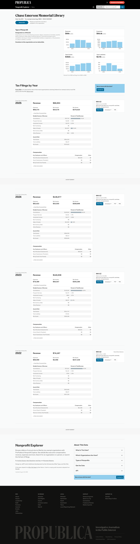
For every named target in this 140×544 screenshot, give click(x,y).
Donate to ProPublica (117, 2)
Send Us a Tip (87, 498)
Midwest (63, 496)
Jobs (16, 511)
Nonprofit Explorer (22, 7)
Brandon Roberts (49, 460)
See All (40, 507)
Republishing (109, 537)
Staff (16, 503)
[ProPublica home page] (53, 532)
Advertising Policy (100, 539)
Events (17, 509)
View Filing (99, 109)
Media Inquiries (87, 505)
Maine (33, 7)
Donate (107, 496)
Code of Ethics (99, 537)
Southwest (63, 503)
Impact (17, 498)
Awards (17, 507)
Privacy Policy (118, 537)
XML (115, 109)
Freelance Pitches (88, 503)
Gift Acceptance (111, 539)
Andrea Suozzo (21, 460)
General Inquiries (88, 496)
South (62, 501)
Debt (39, 505)
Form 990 (18, 89)
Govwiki (17, 469)
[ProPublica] (23, 2)
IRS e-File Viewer (32, 467)
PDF (115, 203)
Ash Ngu (38, 460)
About (17, 496)
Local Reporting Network (67, 507)
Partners (18, 505)
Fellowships (18, 513)
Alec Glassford (30, 460)
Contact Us (100, 89)
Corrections (86, 501)
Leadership (18, 501)
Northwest (63, 498)
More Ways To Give (111, 498)
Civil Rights (41, 498)
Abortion (40, 496)
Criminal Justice (42, 503)
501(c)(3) (28, 33)
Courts (40, 501)
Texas (62, 505)
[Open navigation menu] (107, 2)
